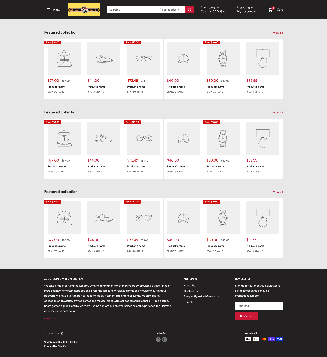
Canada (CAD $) (54, 333)
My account (245, 11)
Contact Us (191, 291)
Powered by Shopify (55, 346)
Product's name (57, 86)
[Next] (283, 69)
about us (49, 318)
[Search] (189, 9)
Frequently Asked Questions (201, 296)
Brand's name (56, 91)
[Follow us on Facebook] (158, 339)
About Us (189, 285)
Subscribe (246, 316)
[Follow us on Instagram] (164, 339)
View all (278, 32)
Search (188, 302)
